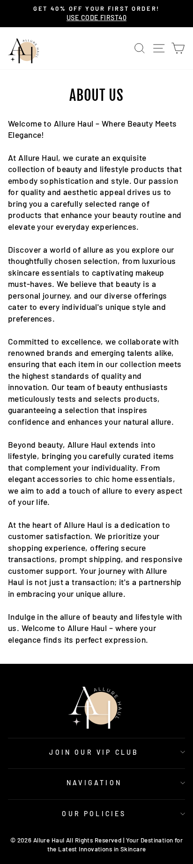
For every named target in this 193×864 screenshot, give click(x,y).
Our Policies (94, 814)
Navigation (94, 783)
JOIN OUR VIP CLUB (94, 752)
